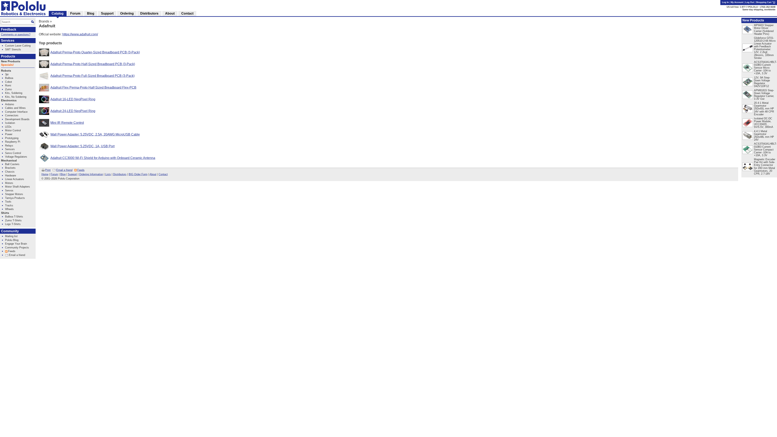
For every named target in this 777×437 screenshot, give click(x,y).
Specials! (7, 64)
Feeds (81, 170)
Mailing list (11, 236)
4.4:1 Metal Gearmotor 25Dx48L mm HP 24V (764, 135)
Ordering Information (91, 174)
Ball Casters (12, 164)
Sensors (10, 149)
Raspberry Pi (12, 141)
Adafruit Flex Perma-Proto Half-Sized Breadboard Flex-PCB (93, 87)
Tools (8, 201)
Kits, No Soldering (15, 96)
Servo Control (13, 153)
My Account (737, 2)
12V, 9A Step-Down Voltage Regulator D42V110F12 (762, 82)
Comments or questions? (15, 34)
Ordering (127, 13)
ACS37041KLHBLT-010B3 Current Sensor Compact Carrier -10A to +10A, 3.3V (765, 149)
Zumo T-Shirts (13, 220)
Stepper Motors (14, 194)
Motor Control (13, 130)
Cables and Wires (15, 107)
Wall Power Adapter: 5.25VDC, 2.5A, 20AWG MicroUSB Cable (95, 134)
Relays (9, 145)
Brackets (10, 167)
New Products (753, 20)
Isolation (10, 122)
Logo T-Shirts (13, 224)
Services (7, 40)
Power (8, 134)
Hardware (10, 175)
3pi (6, 74)
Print (48, 170)
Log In (725, 2)
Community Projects (17, 247)
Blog (63, 174)
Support (72, 174)
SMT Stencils (13, 49)
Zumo (8, 89)
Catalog (58, 13)
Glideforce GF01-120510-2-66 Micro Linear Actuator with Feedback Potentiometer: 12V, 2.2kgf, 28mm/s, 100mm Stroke (765, 47)
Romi (8, 85)
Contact (163, 174)
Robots (6, 70)
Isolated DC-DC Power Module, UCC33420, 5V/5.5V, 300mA (763, 122)
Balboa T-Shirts (14, 216)
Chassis (10, 171)
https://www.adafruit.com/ (80, 34)
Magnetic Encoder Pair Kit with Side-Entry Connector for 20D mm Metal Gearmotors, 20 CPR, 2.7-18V (764, 166)
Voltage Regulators (16, 156)
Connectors (11, 115)
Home (44, 174)
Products (8, 56)
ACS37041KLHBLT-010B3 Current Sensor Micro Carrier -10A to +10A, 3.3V (765, 67)
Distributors (119, 174)
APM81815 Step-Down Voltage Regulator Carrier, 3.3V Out (764, 94)
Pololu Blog (11, 240)
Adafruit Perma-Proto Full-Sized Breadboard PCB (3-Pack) (92, 75)
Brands (44, 21)
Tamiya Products (15, 197)
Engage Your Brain (16, 243)
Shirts (5, 212)
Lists (108, 174)
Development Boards (17, 119)
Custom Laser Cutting (18, 45)
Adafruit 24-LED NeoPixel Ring (72, 111)
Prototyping (11, 138)
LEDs (8, 126)
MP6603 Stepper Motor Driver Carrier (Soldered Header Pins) (764, 29)
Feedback (8, 29)
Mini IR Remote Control (67, 122)
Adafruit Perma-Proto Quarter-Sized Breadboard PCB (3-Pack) (95, 52)
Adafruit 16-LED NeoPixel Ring (72, 99)
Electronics (9, 100)
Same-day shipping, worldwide (758, 9)
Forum (54, 174)
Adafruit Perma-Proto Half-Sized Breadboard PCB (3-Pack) (92, 64)
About (153, 174)
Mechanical (9, 160)
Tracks (9, 205)
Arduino (9, 104)
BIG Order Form (138, 174)
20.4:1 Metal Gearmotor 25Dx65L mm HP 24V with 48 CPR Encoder (764, 108)
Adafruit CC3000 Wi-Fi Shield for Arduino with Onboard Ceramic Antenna (102, 158)
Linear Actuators (14, 179)
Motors (9, 183)
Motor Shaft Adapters (17, 186)
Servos (9, 190)
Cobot (8, 81)
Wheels (9, 209)
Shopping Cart (764, 2)
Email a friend (64, 170)
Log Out (749, 2)
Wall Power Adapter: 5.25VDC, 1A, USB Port (82, 146)
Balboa (9, 78)
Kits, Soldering (13, 92)
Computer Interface (16, 111)
